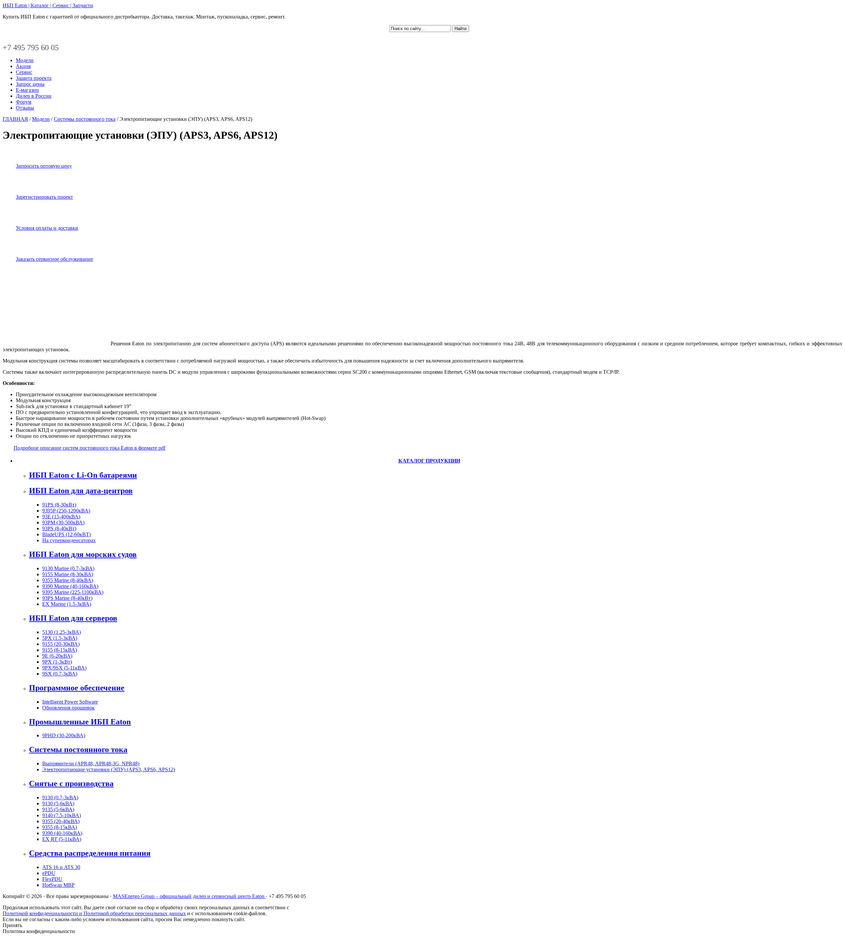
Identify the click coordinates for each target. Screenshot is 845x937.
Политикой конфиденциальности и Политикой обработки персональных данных (94, 913)
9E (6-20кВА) (57, 656)
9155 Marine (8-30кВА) (67, 574)
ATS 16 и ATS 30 (61, 867)
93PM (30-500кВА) (63, 522)
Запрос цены (30, 84)
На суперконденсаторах (69, 540)
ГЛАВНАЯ (15, 119)
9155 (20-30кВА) (61, 644)
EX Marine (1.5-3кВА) (66, 604)
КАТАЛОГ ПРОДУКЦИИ (429, 461)
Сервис (24, 72)
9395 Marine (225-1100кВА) (72, 592)
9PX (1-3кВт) (57, 662)
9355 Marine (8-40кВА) (67, 580)
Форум (23, 102)
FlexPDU (52, 879)
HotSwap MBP (58, 885)
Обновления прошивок (68, 708)
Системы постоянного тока (85, 119)
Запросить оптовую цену (44, 166)
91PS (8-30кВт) (59, 504)
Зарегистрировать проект (44, 197)
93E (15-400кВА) (61, 516)
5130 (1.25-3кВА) (61, 632)
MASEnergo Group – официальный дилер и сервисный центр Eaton (189, 896)
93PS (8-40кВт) (59, 528)
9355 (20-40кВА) (61, 821)
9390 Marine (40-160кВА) (70, 586)
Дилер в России (33, 96)
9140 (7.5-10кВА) (61, 815)
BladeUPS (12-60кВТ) (66, 534)
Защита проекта (33, 78)
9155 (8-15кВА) (59, 650)
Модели (25, 60)
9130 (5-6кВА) (58, 803)
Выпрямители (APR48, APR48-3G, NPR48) (90, 763)
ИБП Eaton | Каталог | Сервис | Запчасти (48, 5)
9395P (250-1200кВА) (66, 510)
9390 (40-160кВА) (62, 833)
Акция (23, 66)
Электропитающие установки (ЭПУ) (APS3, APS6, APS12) (108, 769)
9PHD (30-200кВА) (63, 735)
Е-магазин (27, 90)
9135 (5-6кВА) (58, 809)
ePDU (48, 873)
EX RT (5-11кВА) (61, 839)
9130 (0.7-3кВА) (60, 797)
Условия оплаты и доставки (47, 228)
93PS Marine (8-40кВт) (67, 598)
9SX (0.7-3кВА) (59, 674)
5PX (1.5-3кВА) (59, 638)
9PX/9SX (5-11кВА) (64, 668)
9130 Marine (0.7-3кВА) (68, 568)
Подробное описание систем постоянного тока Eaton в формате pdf (89, 448)
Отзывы (25, 108)
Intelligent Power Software (70, 702)
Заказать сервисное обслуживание (54, 259)
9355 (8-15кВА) (59, 827)
